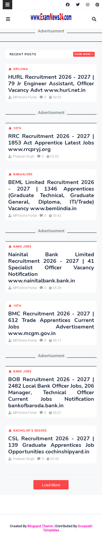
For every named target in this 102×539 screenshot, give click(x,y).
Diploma (20, 69)
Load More (51, 485)
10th (17, 128)
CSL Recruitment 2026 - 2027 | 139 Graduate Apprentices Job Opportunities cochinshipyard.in (51, 445)
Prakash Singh (24, 156)
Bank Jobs (22, 246)
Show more (83, 54)
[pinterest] (96, 4)
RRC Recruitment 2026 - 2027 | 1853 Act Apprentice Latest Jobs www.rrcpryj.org (51, 143)
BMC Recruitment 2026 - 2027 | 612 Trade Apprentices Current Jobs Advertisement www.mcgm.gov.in (51, 324)
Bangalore (23, 174)
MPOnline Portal (25, 97)
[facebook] (67, 4)
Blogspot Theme (40, 526)
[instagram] (88, 4)
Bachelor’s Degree (30, 430)
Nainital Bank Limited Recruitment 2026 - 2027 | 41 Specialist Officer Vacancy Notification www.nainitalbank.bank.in (51, 267)
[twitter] (78, 4)
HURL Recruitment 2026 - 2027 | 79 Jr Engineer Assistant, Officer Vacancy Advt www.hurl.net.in (51, 84)
